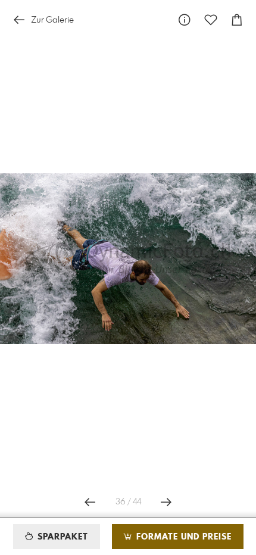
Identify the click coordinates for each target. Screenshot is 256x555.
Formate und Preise (182, 537)
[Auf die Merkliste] (211, 20)
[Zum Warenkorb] (237, 20)
